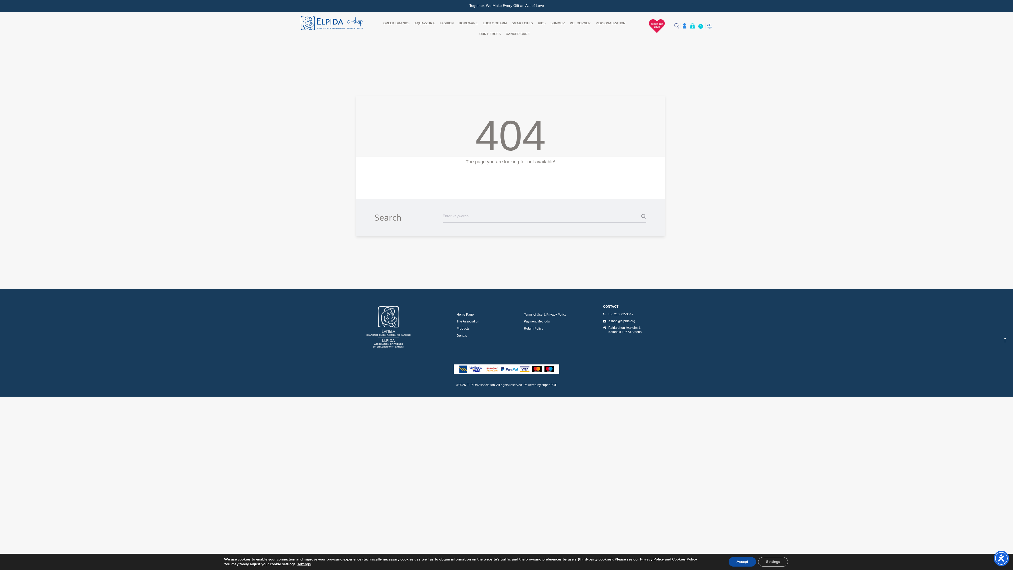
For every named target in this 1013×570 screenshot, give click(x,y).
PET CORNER (580, 23)
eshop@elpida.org (622, 321)
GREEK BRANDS (396, 23)
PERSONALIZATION (610, 23)
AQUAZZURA (424, 23)
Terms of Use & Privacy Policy (545, 314)
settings (304, 564)
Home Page (465, 314)
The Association (468, 321)
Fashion (447, 23)
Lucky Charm (495, 23)
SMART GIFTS (522, 23)
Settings (773, 561)
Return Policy (533, 328)
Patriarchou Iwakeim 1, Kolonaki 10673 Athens (625, 330)
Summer (558, 23)
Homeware (468, 23)
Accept (742, 561)
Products (463, 328)
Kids (542, 23)
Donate (462, 336)
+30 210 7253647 (620, 314)
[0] (692, 25)
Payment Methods (537, 321)
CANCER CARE (518, 34)
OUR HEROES (490, 34)
